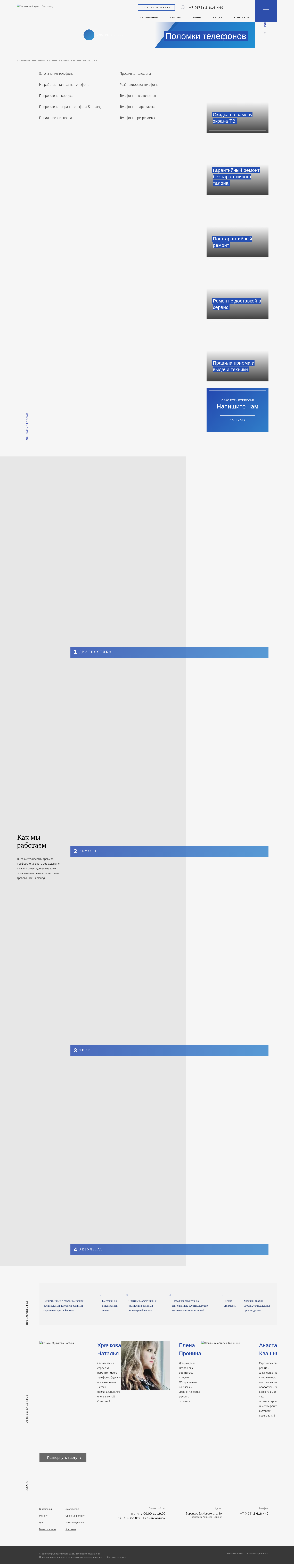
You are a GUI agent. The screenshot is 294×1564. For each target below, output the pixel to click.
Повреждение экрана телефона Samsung (70, 107)
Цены (197, 17)
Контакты (242, 17)
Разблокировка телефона (139, 85)
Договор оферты (116, 1557)
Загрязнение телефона (56, 73)
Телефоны (67, 60)
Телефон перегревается (138, 118)
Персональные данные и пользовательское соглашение (70, 1557)
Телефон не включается (138, 96)
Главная (23, 60)
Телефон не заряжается (138, 107)
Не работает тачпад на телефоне (64, 85)
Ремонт (176, 17)
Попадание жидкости (55, 118)
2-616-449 (206, 7)
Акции (218, 17)
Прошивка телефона (135, 73)
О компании (148, 17)
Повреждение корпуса (56, 96)
